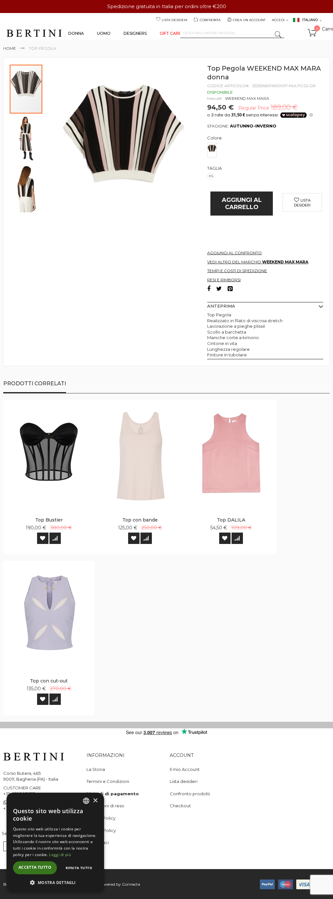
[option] (212, 150)
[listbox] (266, 151)
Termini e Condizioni (108, 781)
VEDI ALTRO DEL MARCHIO (257, 261)
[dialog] (55, 842)
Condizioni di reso (105, 805)
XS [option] (211, 176)
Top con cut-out (49, 681)
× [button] (95, 800)
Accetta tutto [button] (35, 867)
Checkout (180, 805)
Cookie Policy (101, 830)
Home (9, 48)
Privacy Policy (101, 818)
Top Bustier (49, 520)
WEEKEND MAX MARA (247, 98)
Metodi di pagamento (113, 793)
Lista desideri (174, 20)
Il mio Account (185, 769)
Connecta (131, 884)
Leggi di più (60, 854)
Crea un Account (249, 20)
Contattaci (98, 842)
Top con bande (140, 520)
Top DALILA (231, 520)
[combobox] (232, 33)
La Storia (96, 769)
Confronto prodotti (190, 793)
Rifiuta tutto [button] (79, 868)
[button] (26, 138)
